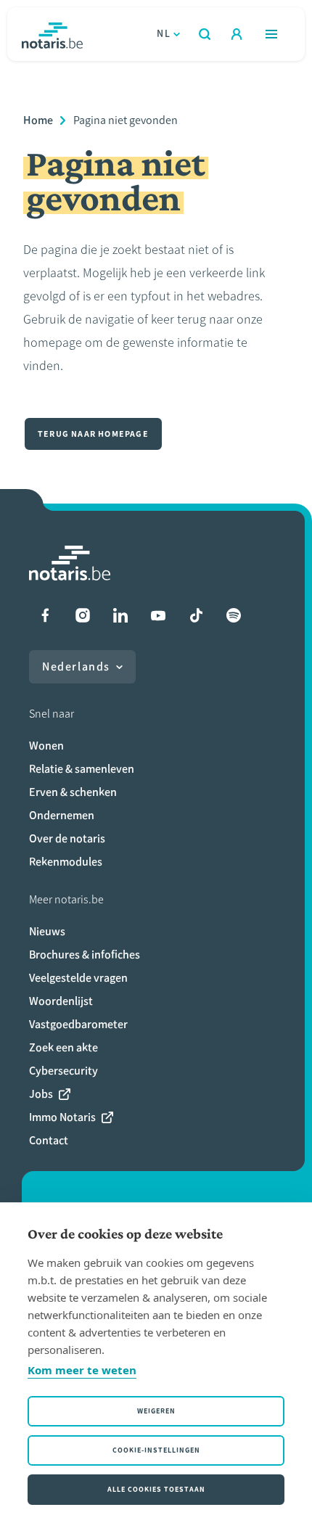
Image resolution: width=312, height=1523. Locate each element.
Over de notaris (67, 838)
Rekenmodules (65, 862)
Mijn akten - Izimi (237, 34)
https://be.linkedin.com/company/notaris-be (120, 615)
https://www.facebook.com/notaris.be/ (45, 615)
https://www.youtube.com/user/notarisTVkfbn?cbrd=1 (158, 615)
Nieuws (47, 931)
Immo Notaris (62, 1117)
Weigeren (156, 1411)
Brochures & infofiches (84, 954)
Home (38, 120)
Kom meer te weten (82, 1370)
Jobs (41, 1094)
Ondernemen (61, 815)
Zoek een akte (63, 1047)
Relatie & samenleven (81, 769)
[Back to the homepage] (52, 34)
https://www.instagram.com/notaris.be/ (82, 615)
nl (164, 34)
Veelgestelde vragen (78, 978)
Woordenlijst (61, 1001)
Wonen (46, 745)
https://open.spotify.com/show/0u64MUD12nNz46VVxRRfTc (233, 615)
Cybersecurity (63, 1070)
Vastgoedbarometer (78, 1024)
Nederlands (76, 666)
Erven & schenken (73, 792)
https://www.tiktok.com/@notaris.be (196, 615)
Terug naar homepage (93, 434)
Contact (48, 1140)
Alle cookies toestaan (156, 1489)
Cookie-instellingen (156, 1450)
